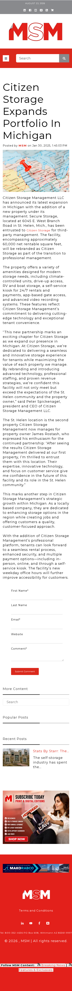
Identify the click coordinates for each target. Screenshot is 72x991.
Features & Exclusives (36, 970)
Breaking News (53, 965)
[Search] (64, 58)
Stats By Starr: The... (51, 751)
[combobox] (42, 58)
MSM (23, 145)
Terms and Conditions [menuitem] (36, 910)
